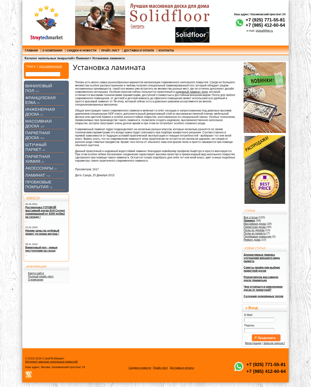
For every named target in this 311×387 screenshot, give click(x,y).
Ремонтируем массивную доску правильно (261, 279)
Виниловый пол (38, 88)
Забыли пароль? (274, 343)
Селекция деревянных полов (263, 296)
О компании (35, 279)
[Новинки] (265, 97)
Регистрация (253, 343)
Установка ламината (108, 58)
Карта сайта (36, 273)
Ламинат (82, 58)
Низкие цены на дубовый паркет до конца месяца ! (42, 232)
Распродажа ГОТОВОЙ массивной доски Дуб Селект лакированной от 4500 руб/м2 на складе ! (45, 212)
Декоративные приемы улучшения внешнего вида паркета (262, 258)
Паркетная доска (37, 135)
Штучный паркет (35, 147)
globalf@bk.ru (264, 30)
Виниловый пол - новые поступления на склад (41, 249)
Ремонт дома (252, 239)
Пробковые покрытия (38, 184)
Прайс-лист (160, 367)
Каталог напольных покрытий (49, 58)
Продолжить (266, 338)
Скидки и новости (140, 367)
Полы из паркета (255, 233)
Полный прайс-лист (41, 276)
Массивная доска (38, 123)
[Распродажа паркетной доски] (265, 170)
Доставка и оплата (182, 367)
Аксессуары (41, 168)
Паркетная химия (37, 159)
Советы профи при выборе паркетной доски (262, 269)
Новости (33, 198)
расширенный (50, 66)
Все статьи (251, 217)
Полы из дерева (254, 230)
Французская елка (40, 100)
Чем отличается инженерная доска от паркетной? (263, 288)
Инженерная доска (40, 111)
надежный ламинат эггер (192, 91)
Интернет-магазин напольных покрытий (51, 361)
